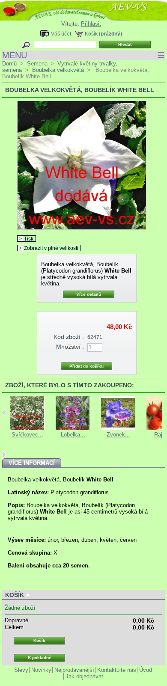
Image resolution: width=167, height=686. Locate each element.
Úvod (145, 670)
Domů (9, 63)
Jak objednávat (84, 676)
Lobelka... (73, 434)
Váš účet (61, 33)
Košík (91, 33)
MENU (83, 55)
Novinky (41, 670)
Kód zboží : (69, 336)
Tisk (28, 238)
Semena (37, 63)
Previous (4, 412)
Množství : (70, 346)
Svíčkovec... (27, 434)
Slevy (21, 670)
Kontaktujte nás (116, 670)
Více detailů (88, 294)
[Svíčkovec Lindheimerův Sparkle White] (27, 428)
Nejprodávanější (74, 670)
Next (4, 454)
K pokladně (39, 657)
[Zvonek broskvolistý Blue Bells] (118, 428)
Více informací (32, 463)
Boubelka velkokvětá (58, 70)
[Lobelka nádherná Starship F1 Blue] (73, 428)
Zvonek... (118, 434)
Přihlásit (91, 24)
